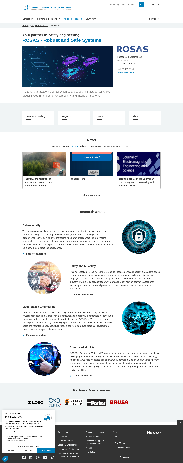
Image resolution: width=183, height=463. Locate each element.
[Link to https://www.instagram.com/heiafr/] (37, 457)
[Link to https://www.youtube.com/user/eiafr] (45, 457)
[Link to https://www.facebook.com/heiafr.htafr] (24, 457)
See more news (91, 195)
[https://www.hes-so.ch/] (154, 432)
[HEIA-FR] (47, 8)
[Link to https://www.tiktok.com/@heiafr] (52, 457)
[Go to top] (180, 423)
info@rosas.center (126, 72)
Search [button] (153, 19)
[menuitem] (109, 4)
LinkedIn (75, 146)
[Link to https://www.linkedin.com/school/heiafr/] (30, 457)
